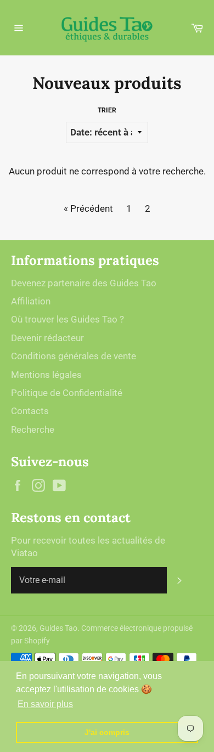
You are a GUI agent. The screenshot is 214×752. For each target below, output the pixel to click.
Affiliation (30, 301)
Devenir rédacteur (47, 337)
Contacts (30, 410)
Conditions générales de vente (73, 355)
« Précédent (88, 208)
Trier (107, 110)
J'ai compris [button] (107, 732)
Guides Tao (58, 628)
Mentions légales (46, 374)
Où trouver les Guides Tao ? (67, 319)
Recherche (32, 429)
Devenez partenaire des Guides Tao (83, 283)
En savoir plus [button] (45, 704)
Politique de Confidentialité (66, 392)
